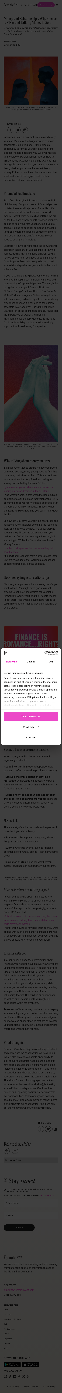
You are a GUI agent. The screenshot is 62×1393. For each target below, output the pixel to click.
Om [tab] (51, 661)
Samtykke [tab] (11, 661)
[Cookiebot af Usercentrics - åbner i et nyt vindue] (44, 653)
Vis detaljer (29, 727)
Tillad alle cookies (31, 716)
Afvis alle (31, 737)
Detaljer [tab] (31, 661)
